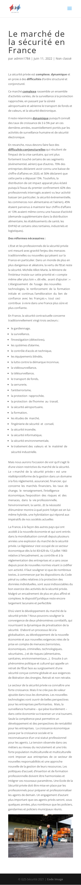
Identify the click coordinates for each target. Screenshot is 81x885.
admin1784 (22, 58)
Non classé (63, 58)
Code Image (55, 879)
